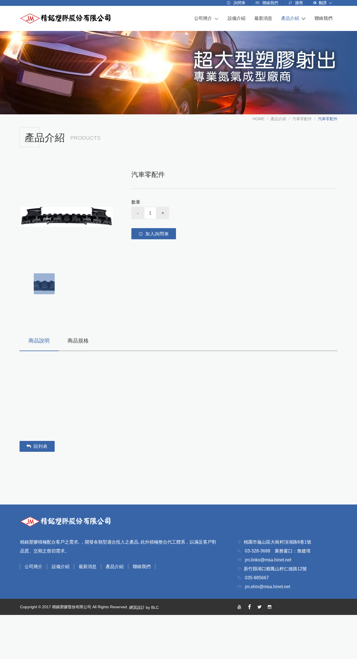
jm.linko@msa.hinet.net (267, 559)
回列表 (40, 446)
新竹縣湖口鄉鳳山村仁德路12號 (275, 568)
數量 (135, 202)
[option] (67, 217)
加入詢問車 (157, 233)
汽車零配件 (302, 119)
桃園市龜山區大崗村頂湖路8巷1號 (277, 542)
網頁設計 (137, 607)
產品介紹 (278, 119)
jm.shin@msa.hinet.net (267, 586)
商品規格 (78, 341)
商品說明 (39, 341)
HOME (258, 119)
